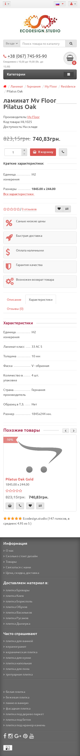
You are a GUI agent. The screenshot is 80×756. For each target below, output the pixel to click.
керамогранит (16, 646)
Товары (11, 562)
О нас (10, 550)
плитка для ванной (19, 641)
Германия (34, 86)
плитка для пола (17, 669)
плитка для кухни (18, 658)
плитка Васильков (19, 612)
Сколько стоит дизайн (22, 556)
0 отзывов (29, 209)
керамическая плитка (21, 652)
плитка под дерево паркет (25, 714)
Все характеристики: (18, 194)
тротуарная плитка (19, 674)
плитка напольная (19, 663)
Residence (68, 86)
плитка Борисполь (19, 601)
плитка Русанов (17, 618)
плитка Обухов (16, 607)
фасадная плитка (18, 708)
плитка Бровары (18, 590)
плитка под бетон (18, 719)
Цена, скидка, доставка (22, 573)
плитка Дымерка (18, 623)
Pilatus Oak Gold (20, 478)
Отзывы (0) (15, 308)
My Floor (51, 86)
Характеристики (40, 299)
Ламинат (16, 86)
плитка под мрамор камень (25, 725)
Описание (14, 299)
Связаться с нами (18, 567)
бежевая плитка (17, 697)
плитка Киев (15, 596)
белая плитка (15, 692)
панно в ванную (17, 703)
